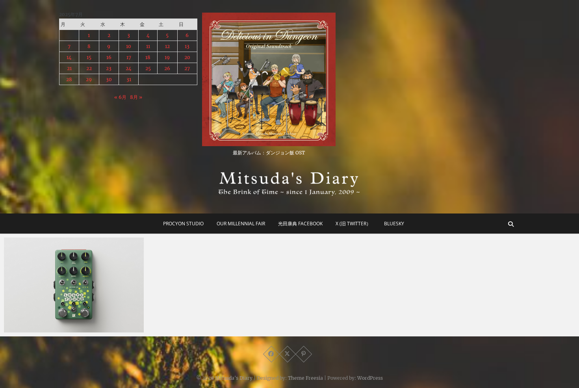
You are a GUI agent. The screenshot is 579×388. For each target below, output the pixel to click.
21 (69, 68)
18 (147, 57)
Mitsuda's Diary (233, 378)
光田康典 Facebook (300, 223)
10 (128, 46)
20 (187, 57)
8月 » (136, 97)
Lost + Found (30, 328)
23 (108, 68)
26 (167, 68)
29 (89, 79)
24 (129, 68)
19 (167, 57)
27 (187, 68)
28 (69, 79)
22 (89, 68)
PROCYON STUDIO (183, 223)
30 (109, 79)
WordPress (370, 378)
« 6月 (120, 97)
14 (69, 57)
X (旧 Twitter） (353, 223)
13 (187, 46)
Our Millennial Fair (241, 223)
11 (148, 46)
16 (108, 57)
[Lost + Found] (74, 285)
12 (167, 46)
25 (148, 68)
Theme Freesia (305, 378)
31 (128, 79)
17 (128, 57)
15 (89, 57)
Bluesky (394, 223)
